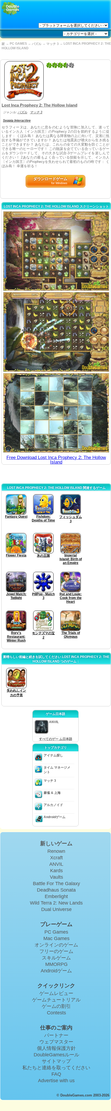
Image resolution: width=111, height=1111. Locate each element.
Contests (56, 1012)
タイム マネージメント (57, 770)
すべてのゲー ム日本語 (55, 739)
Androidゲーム (54, 817)
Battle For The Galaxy (56, 883)
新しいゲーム (56, 843)
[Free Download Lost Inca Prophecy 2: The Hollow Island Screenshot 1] (56, 251)
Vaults (56, 877)
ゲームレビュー (56, 993)
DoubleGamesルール (56, 1054)
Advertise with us (56, 1080)
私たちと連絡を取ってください (56, 1067)
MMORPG (56, 964)
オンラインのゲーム (56, 945)
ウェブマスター (56, 1042)
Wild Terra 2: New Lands (56, 903)
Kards (56, 870)
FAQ (56, 1074)
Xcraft (56, 857)
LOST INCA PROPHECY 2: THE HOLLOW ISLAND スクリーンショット (56, 206)
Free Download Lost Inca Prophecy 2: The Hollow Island (56, 460)
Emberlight (56, 896)
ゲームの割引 (56, 1006)
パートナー (56, 1035)
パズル (36, 44)
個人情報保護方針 (56, 1048)
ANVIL (56, 864)
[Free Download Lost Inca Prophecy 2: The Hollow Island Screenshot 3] (56, 413)
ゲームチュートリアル (56, 1000)
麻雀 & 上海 (52, 793)
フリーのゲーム (56, 951)
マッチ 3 (52, 44)
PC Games (56, 932)
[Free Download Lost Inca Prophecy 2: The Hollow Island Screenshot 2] (56, 331)
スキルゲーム (56, 958)
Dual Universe (56, 909)
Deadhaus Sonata (56, 890)
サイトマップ (56, 1061)
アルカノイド (53, 805)
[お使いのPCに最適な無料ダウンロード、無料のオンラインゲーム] (10, 8)
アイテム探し (53, 755)
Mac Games (56, 938)
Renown (56, 851)
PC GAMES (18, 43)
